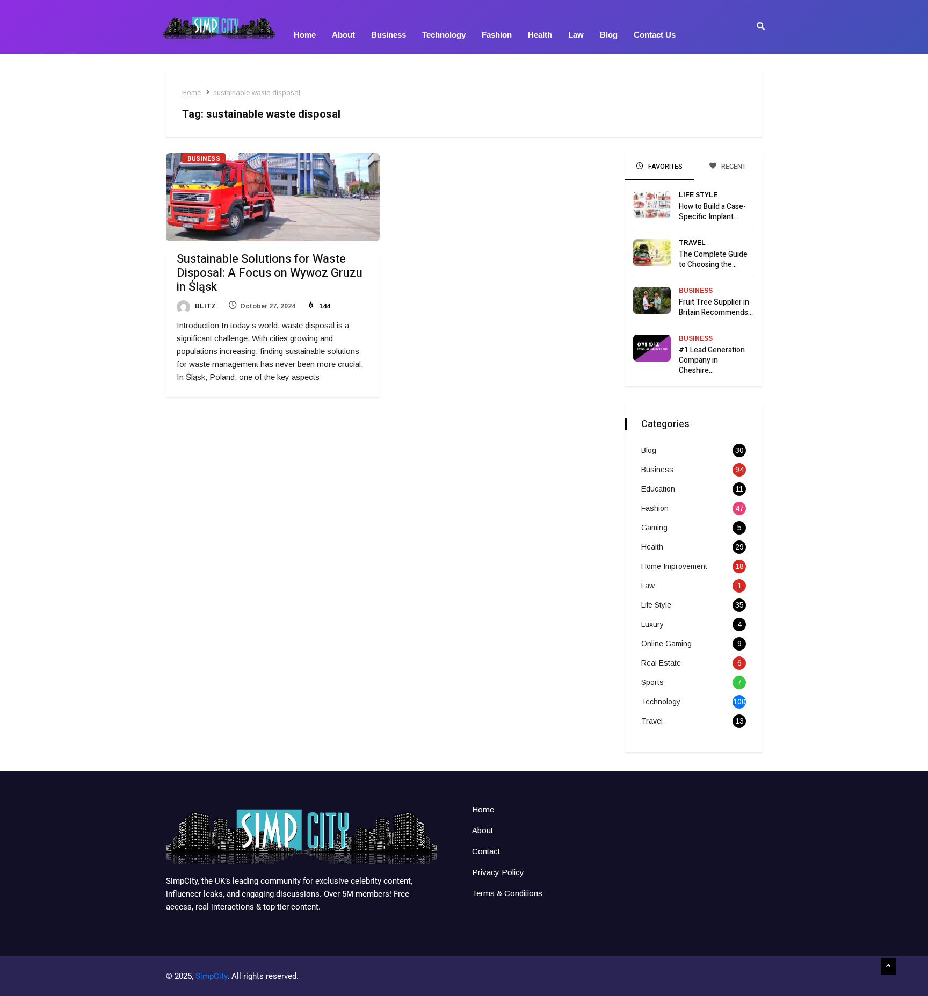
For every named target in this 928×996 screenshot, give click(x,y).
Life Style (698, 195)
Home (305, 34)
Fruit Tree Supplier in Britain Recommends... (716, 307)
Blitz (204, 306)
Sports (652, 682)
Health (540, 34)
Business (388, 34)
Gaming (654, 527)
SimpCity (211, 976)
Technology (444, 34)
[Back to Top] (888, 966)
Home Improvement (674, 566)
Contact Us (655, 34)
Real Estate (661, 663)
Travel (692, 243)
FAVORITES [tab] (665, 166)
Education (658, 489)
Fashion (497, 34)
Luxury (652, 624)
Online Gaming (666, 643)
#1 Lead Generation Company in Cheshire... (712, 360)
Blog (609, 34)
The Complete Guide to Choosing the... (713, 259)
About (343, 34)
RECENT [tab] (733, 166)
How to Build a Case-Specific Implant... (712, 211)
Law (576, 34)
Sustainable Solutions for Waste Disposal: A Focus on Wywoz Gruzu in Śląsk (270, 272)
